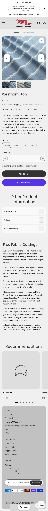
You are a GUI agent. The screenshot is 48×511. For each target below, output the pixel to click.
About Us (8, 414)
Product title (7, 392)
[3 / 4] (20, 84)
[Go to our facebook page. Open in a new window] (8, 471)
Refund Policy (10, 447)
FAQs (7, 433)
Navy (16, 145)
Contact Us (9, 418)
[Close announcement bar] (44, 8)
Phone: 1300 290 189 (13, 422)
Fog (32, 145)
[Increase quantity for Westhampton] (42, 158)
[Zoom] (41, 40)
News (7, 429)
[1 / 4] (5, 84)
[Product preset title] (21, 370)
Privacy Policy (10, 443)
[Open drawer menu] (3, 23)
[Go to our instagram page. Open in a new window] (16, 471)
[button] (16, 402)
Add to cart (24, 174)
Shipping (17, 104)
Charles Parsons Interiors (13, 109)
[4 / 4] (27, 84)
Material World (18, 503)
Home (16, 32)
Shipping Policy (10, 451)
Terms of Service (11, 454)
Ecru (24, 145)
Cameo (7, 145)
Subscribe (36, 482)
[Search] (38, 23)
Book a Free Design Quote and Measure (20, 426)
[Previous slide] (8, 8)
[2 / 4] (12, 84)
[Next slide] (39, 8)
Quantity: (6, 152)
